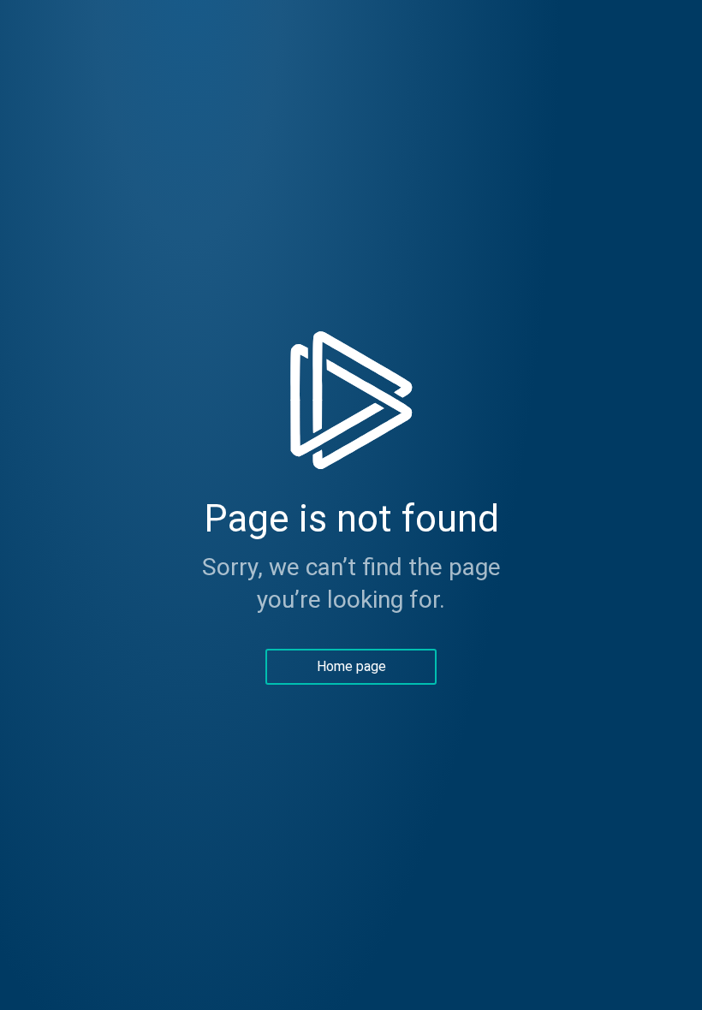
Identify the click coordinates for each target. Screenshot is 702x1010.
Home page (351, 666)
